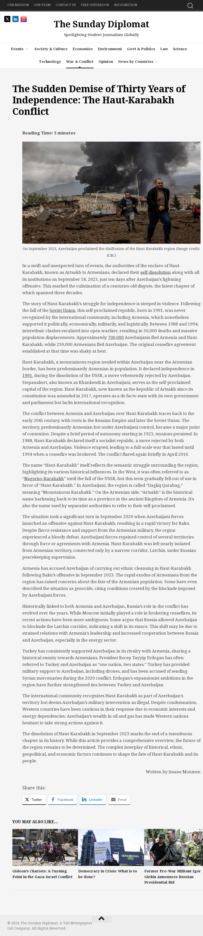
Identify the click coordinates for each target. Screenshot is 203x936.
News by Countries (135, 61)
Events (17, 49)
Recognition (125, 5)
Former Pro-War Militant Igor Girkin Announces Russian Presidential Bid (172, 877)
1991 (27, 375)
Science (180, 49)
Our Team (42, 5)
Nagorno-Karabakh (44, 478)
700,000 (116, 337)
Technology (50, 61)
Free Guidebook (95, 5)
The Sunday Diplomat (101, 24)
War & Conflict (80, 61)
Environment (110, 49)
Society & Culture (51, 49)
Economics (83, 49)
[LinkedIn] (193, 925)
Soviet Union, (63, 310)
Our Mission (18, 5)
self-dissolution (155, 272)
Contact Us (66, 5)
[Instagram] (185, 925)
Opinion (106, 61)
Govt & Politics (141, 49)
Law (164, 49)
